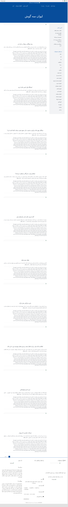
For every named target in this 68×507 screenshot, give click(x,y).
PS (60, 59)
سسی (36, 55)
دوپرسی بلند (19, 53)
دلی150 (34, 53)
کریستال (37, 62)
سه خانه (14, 55)
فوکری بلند (23, 57)
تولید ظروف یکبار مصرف (25, 51)
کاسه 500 (43, 62)
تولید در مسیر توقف (57, 30)
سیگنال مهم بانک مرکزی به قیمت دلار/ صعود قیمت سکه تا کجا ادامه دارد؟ (25, 130)
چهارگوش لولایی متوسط (31, 61)
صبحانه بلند (38, 56)
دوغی (22, 53)
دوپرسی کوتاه (15, 53)
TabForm (27, 502)
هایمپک (33, 103)
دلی (60, 67)
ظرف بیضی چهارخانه (23, 56)
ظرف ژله (30, 57)
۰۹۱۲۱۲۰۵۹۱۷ (26, 494)
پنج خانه (25, 103)
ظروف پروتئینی (58, 94)
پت (26, 103)
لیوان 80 (34, 58)
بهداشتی (36, 51)
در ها (60, 64)
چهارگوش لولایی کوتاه (25, 61)
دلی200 (32, 53)
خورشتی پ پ (28, 52)
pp (45, 51)
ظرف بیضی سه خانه (30, 56)
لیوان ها (60, 104)
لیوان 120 (37, 58)
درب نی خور (43, 53)
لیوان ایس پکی (27, 58)
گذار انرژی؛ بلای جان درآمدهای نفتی (25, 216)
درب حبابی (21, 52)
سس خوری (59, 72)
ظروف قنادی (59, 88)
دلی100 (37, 53)
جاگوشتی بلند (45, 52)
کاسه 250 (16, 61)
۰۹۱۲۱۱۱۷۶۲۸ (32, 494)
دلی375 (27, 53)
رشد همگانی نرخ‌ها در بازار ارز (25, 44)
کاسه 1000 (19, 61)
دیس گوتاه (38, 55)
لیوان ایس (31, 58)
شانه (46, 56)
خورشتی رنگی (33, 52)
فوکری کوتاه (20, 57)
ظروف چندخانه (58, 96)
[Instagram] (57, 479)
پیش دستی (19, 103)
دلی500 (24, 53)
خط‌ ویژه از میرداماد (57, 37)
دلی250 (29, 53)
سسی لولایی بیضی (28, 55)
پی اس (23, 103)
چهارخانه (16, 103)
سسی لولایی (33, 55)
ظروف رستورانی (58, 86)
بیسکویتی (59, 62)
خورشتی (36, 52)
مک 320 (43, 103)
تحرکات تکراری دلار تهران (25, 433)
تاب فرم (30, 51)
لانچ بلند (17, 57)
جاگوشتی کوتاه (40, 52)
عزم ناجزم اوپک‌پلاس (25, 389)
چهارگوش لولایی (44, 61)
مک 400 (38, 103)
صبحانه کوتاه (34, 56)
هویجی (30, 103)
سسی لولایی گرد (22, 55)
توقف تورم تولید (25, 260)
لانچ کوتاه (43, 58)
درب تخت (24, 52)
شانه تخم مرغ (59, 75)
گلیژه (35, 62)
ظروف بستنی (59, 78)
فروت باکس (27, 57)
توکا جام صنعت (19, 51)
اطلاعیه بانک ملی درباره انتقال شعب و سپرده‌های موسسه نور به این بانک (25, 346)
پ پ (28, 103)
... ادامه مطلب (30, 48)
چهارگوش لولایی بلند (38, 61)
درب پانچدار (40, 53)
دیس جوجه (42, 55)
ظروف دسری (58, 83)
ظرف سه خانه (18, 56)
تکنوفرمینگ (15, 51)
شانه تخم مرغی (42, 56)
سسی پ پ (18, 55)
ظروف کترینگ (58, 99)
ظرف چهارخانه (34, 57)
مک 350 (40, 103)
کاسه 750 (40, 62)
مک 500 (35, 103)
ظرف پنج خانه (39, 57)
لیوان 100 (40, 58)
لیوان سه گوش (23, 58)
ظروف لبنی (59, 91)
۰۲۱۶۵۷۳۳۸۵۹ (26, 489)
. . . (9, 51)
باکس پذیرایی (40, 51)
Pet (44, 51)
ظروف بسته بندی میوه (57, 80)
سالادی (60, 70)
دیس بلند (45, 55)
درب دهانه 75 (17, 52)
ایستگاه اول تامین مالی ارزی (25, 87)
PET (60, 54)
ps (46, 51)
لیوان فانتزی (18, 58)
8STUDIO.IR (40, 502)
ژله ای (60, 109)
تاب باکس (33, 51)
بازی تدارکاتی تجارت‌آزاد (25, 303)
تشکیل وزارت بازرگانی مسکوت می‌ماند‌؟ (25, 173)
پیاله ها (60, 107)
